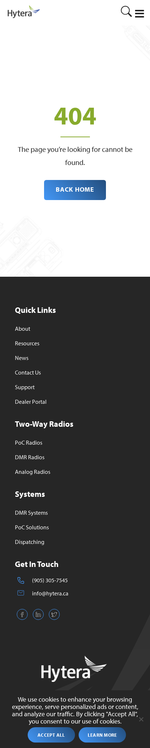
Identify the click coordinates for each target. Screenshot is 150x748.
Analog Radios (32, 471)
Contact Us (28, 372)
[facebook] (22, 617)
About (22, 328)
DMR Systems (31, 512)
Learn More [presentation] (102, 735)
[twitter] (54, 617)
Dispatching (29, 541)
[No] (141, 719)
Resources (27, 343)
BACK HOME (75, 189)
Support (25, 387)
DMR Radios (29, 457)
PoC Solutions (32, 527)
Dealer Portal (31, 401)
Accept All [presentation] (51, 735)
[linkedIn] (38, 617)
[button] (139, 14)
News (21, 357)
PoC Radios (28, 442)
